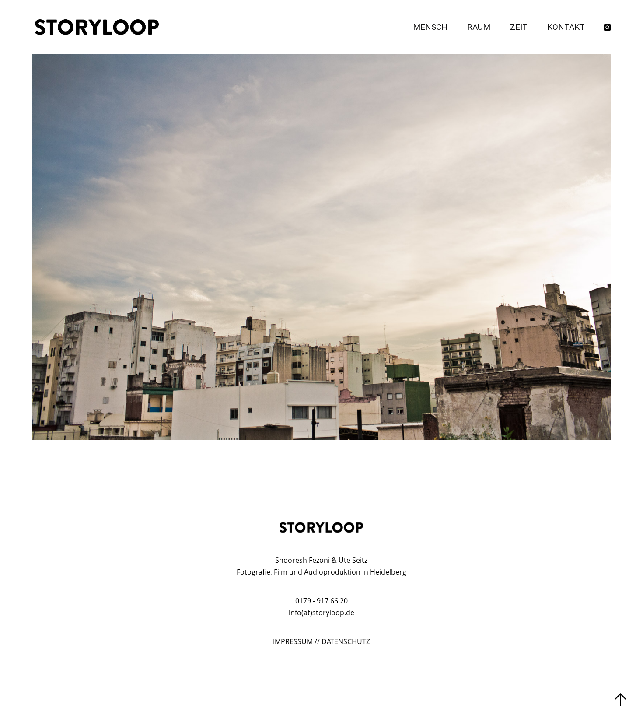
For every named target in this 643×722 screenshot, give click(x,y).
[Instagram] (607, 27)
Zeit (519, 27)
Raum (478, 27)
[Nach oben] (620, 699)
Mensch (430, 27)
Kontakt (566, 27)
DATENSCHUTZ (346, 641)
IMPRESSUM (293, 641)
